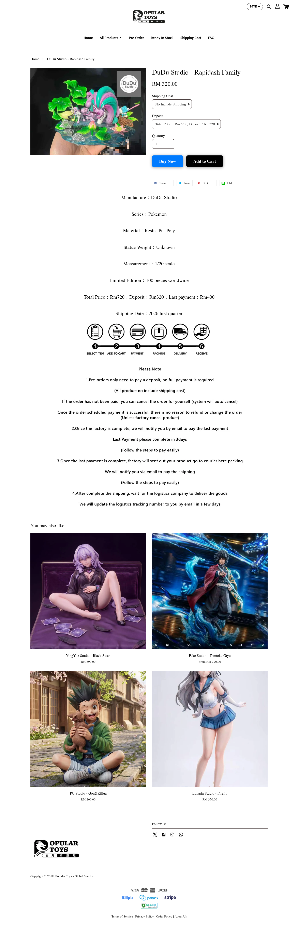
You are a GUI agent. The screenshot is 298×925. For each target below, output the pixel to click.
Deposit (157, 115)
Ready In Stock (162, 38)
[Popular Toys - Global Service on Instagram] (172, 836)
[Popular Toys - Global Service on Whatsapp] (181, 836)
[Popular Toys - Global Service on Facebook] (163, 836)
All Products (109, 38)
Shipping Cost (190, 38)
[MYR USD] (255, 6)
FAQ (211, 38)
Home (88, 38)
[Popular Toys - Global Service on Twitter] (155, 836)
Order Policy (164, 916)
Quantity (158, 135)
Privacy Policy (144, 916)
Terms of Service (122, 916)
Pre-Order (136, 38)
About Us (181, 916)
